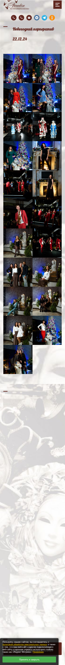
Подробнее (38, 652)
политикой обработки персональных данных (24, 644)
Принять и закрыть (29, 659)
